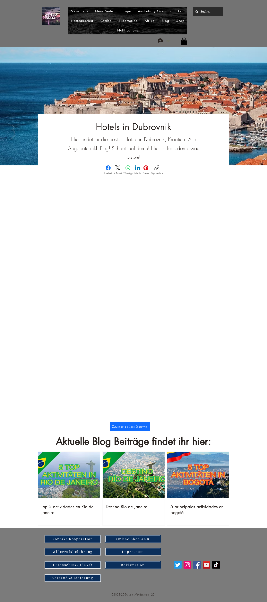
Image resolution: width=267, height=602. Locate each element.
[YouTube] (206, 565)
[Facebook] (197, 565)
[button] (184, 41)
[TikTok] (216, 565)
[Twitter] (178, 565)
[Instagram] (187, 565)
